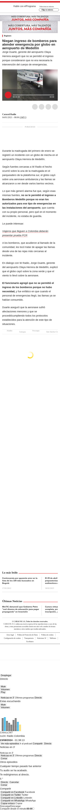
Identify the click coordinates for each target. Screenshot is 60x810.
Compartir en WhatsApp (13, 800)
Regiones (7, 36)
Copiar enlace (8, 803)
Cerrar (4, 758)
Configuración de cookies (12, 638)
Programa (31, 6)
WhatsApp (55, 107)
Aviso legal (10, 635)
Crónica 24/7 (6, 732)
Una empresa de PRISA (30, 650)
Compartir (38, 743)
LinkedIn (48, 107)
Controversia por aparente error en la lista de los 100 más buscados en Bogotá (19, 580)
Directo (38, 697)
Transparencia (28, 638)
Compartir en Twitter (11, 795)
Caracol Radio (9, 114)
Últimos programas (24, 697)
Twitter (41, 107)
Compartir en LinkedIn (12, 798)
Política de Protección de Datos (27, 635)
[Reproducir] (8, 95)
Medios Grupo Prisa (30, 657)
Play (3, 692)
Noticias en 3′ (7, 697)
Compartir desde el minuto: (16, 808)
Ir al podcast (26, 743)
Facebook (35, 107)
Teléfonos (53, 638)
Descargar (5, 806)
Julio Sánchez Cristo (53, 332)
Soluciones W (41, 638)
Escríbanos (30, 642)
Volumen (5, 689)
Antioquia (22, 332)
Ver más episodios (10, 743)
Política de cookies (47, 635)
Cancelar (14, 782)
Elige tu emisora (47, 10)
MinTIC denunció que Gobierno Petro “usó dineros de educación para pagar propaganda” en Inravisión (20, 609)
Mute (3, 686)
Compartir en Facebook (12, 792)
